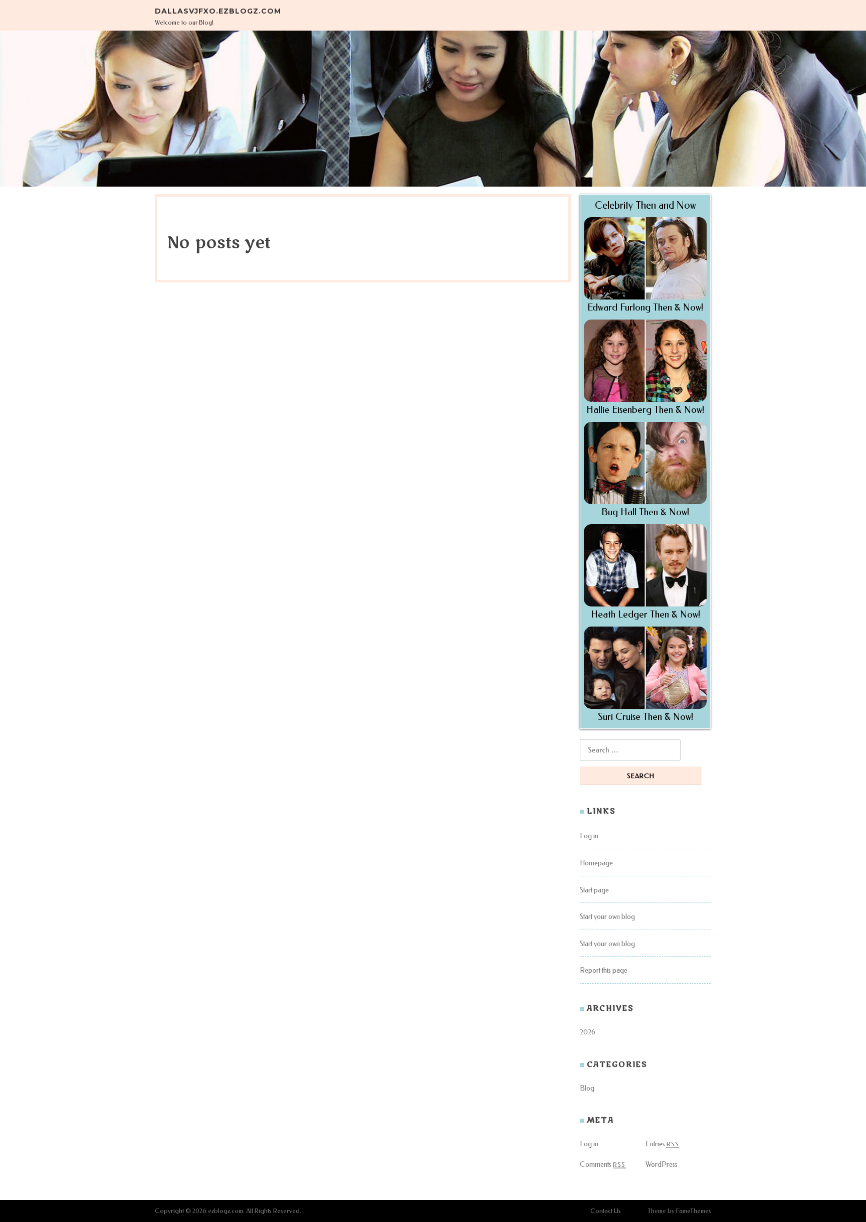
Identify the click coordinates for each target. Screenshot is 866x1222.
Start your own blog (607, 916)
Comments (602, 1164)
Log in (589, 836)
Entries (662, 1144)
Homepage (596, 863)
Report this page (603, 970)
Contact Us (605, 1210)
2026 (587, 1032)
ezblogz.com (225, 1210)
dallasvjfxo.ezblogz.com (218, 11)
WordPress (661, 1164)
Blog (587, 1088)
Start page (594, 890)
